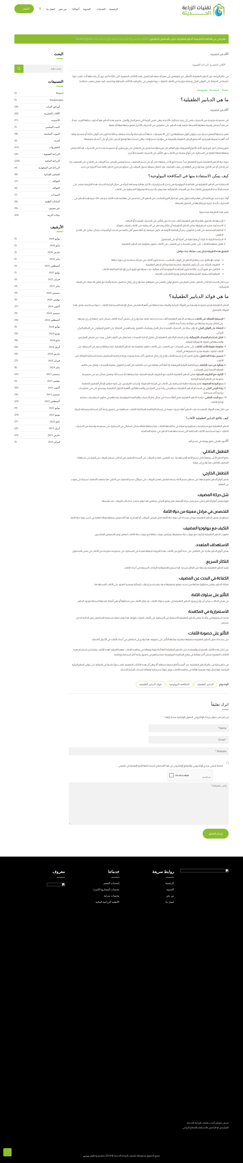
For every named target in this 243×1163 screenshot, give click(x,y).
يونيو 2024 (54, 333)
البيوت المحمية (52, 133)
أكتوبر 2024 (54, 306)
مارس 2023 (54, 435)
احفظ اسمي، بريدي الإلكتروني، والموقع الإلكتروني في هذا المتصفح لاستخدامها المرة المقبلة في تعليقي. (170, 765)
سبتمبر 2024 (53, 313)
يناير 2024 (55, 367)
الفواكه (56, 181)
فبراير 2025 (54, 279)
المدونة (87, 9)
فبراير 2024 (54, 360)
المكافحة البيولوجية (179, 684)
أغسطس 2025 (52, 265)
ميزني (86, 1155)
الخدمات (101, 9)
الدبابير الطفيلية (205, 684)
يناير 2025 (55, 286)
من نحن (62, 9)
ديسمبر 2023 (53, 374)
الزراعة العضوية (200, 64)
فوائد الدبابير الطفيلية (150, 684)
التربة (57, 140)
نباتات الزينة (53, 215)
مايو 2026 (55, 245)
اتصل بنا (50, 9)
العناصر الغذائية (52, 174)
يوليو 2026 (54, 238)
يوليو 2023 (54, 408)
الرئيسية (113, 9)
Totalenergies (56, 100)
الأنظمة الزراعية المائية (107, 902)
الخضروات (54, 147)
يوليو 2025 (54, 272)
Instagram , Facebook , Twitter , (212, 90)
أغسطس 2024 (52, 320)
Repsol (59, 93)
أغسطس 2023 (52, 401)
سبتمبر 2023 (53, 394)
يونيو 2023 (54, 414)
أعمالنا (75, 9)
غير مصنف (54, 208)
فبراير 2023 (54, 442)
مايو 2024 (55, 340)
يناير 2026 (55, 259)
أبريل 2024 (54, 347)
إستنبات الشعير (111, 883)
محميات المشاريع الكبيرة (106, 889)
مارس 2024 (54, 353)
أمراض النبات (53, 106)
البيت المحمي (52, 127)
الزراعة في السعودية (49, 167)
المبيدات (55, 194)
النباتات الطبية (52, 201)
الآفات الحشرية (217, 64)
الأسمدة (55, 120)
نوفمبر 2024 (53, 299)
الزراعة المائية (52, 161)
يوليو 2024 (54, 326)
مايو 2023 (55, 421)
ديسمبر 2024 (53, 293)
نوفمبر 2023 (53, 381)
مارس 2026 (54, 252)
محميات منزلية (111, 895)
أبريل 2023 (54, 428)
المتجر (25, 8)
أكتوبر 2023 (54, 387)
